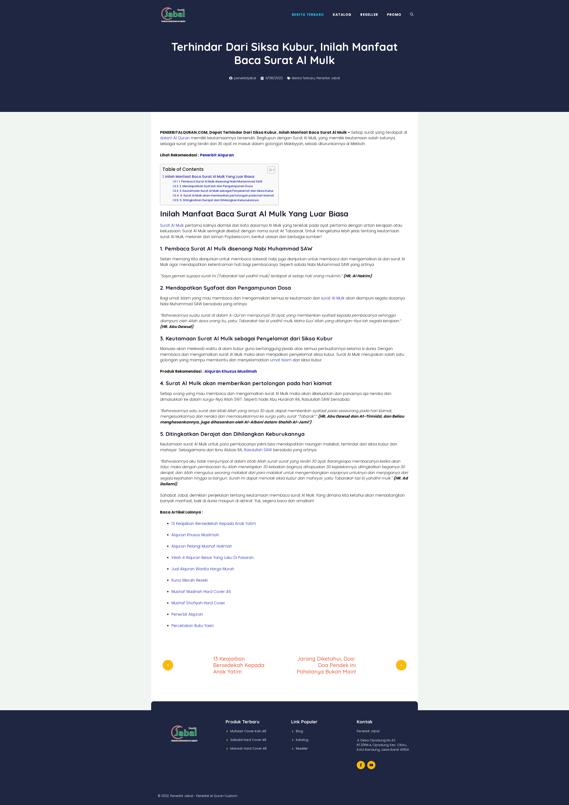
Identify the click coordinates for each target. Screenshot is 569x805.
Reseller (369, 14)
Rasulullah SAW (258, 450)
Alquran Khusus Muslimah (230, 371)
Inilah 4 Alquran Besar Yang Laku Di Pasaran (212, 557)
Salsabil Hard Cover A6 (248, 740)
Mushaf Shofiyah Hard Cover (198, 603)
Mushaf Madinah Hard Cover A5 (201, 591)
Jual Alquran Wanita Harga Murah (202, 569)
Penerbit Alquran (217, 155)
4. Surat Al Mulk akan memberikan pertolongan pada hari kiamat (227, 195)
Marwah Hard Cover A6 (248, 748)
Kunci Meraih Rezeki (189, 580)
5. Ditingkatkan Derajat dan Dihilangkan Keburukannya (219, 200)
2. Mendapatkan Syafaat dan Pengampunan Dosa (216, 186)
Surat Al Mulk (172, 225)
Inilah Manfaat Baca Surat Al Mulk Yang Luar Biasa (209, 176)
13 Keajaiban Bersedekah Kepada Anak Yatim (213, 523)
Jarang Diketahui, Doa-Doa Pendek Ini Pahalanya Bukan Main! (326, 665)
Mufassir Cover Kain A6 (248, 731)
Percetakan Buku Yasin (192, 625)
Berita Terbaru (308, 14)
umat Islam (281, 360)
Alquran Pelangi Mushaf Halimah (201, 546)
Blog (299, 731)
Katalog (342, 14)
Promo (394, 14)
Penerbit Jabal (328, 78)
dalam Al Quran (175, 138)
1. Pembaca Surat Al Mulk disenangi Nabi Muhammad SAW (220, 181)
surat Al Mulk (333, 298)
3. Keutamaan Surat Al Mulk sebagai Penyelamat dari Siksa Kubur (226, 191)
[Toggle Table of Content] (269, 170)
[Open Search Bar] (412, 14)
